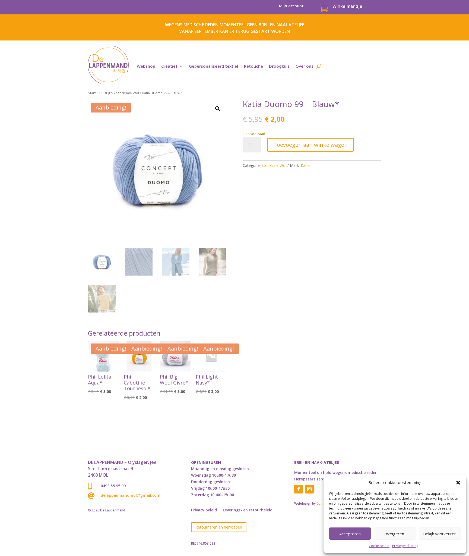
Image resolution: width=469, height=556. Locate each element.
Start (92, 92)
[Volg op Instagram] (309, 489)
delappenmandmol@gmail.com (130, 495)
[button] (458, 482)
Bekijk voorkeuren (440, 533)
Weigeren (395, 533)
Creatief (169, 66)
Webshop (146, 66)
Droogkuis (279, 66)
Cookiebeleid (379, 545)
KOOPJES (106, 92)
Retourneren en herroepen (218, 527)
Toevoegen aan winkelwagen (310, 144)
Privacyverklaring (405, 545)
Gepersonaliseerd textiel (213, 66)
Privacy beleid (204, 510)
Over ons (304, 66)
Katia (305, 165)
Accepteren (350, 533)
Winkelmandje (347, 6)
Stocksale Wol (127, 92)
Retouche (253, 66)
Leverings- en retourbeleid (247, 510)
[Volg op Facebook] (298, 489)
